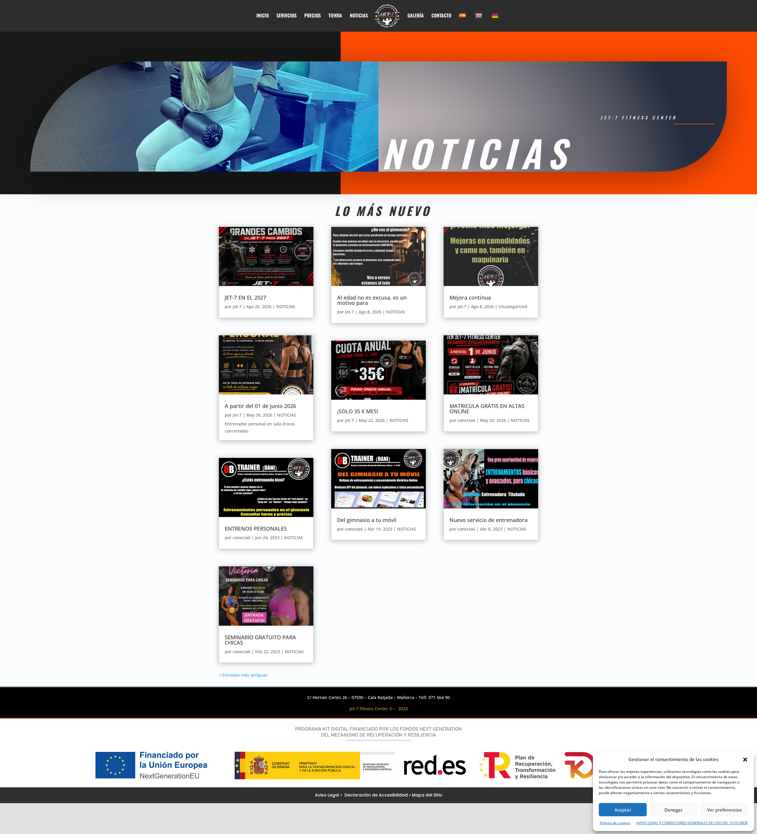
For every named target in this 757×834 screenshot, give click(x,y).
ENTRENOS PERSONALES (256, 528)
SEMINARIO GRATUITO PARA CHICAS (260, 640)
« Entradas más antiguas (243, 675)
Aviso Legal (327, 795)
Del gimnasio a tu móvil (367, 520)
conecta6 (241, 537)
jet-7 (237, 306)
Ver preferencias (724, 810)
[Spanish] (463, 22)
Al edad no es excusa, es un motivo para (372, 300)
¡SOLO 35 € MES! (357, 411)
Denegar (673, 810)
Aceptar (622, 810)
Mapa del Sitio (427, 795)
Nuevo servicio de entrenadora (488, 520)
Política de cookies (615, 822)
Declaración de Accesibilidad (376, 795)
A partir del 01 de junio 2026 (260, 405)
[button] (745, 760)
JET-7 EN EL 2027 (245, 297)
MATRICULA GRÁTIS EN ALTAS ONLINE (487, 408)
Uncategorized (513, 306)
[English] (479, 22)
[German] (495, 22)
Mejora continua (470, 297)
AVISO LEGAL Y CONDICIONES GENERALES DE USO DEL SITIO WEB (692, 822)
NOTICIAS (285, 306)
